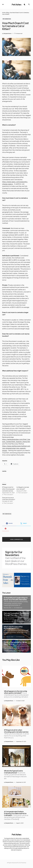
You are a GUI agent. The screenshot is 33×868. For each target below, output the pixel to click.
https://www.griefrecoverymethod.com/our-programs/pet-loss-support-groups (16, 448)
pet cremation (7, 513)
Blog (7, 12)
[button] (3, 4)
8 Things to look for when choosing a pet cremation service (8, 489)
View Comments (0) (16, 539)
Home (3, 12)
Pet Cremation (7, 18)
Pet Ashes (16, 4)
